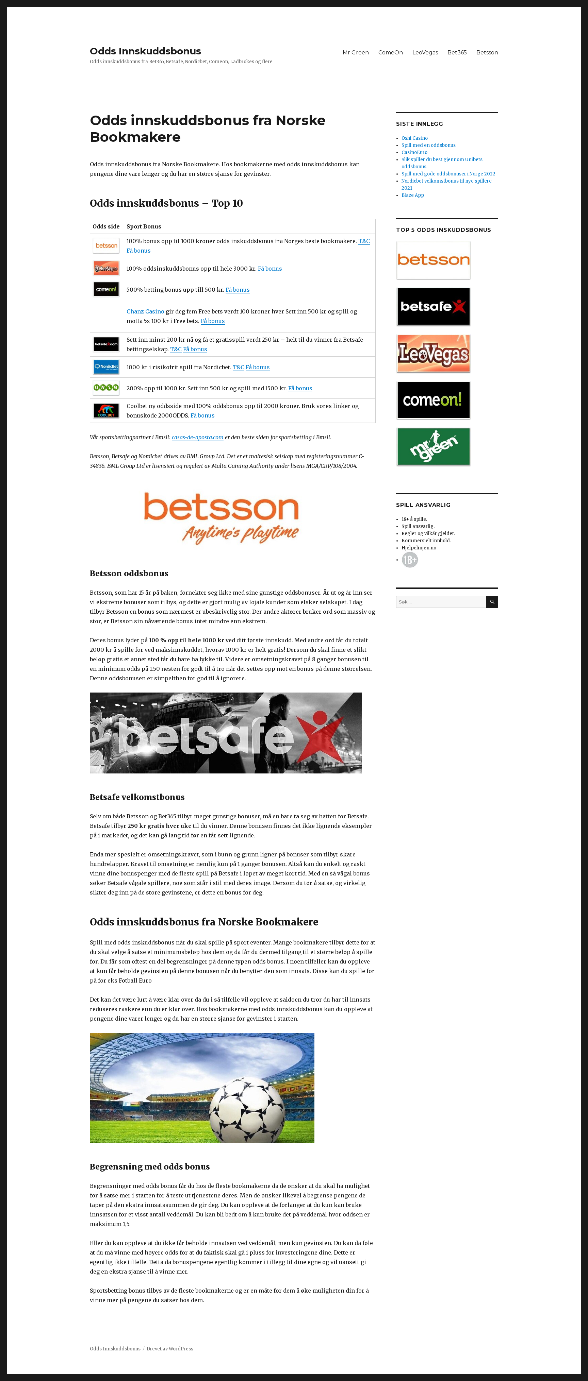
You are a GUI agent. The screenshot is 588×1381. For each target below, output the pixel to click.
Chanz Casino (145, 311)
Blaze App (413, 195)
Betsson (487, 52)
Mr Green (356, 52)
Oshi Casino (415, 138)
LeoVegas (425, 52)
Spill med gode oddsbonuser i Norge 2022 (448, 174)
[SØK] (492, 602)
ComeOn (390, 52)
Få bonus (139, 250)
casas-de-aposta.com (198, 437)
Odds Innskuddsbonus (145, 51)
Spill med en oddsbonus (429, 145)
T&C (364, 241)
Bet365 (457, 52)
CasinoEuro (414, 152)
